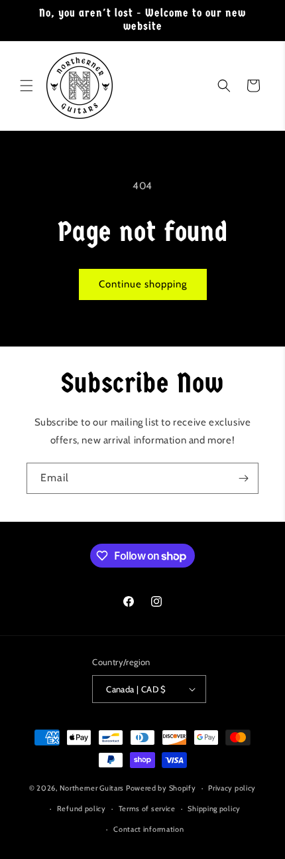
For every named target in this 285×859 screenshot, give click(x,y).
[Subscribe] (243, 478)
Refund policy (81, 808)
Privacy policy (232, 788)
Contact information (148, 829)
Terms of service (147, 808)
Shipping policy (214, 808)
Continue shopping (143, 284)
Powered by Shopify (161, 788)
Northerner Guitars (92, 788)
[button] (26, 85)
